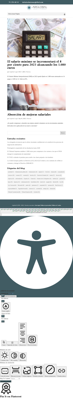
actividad (11, 172)
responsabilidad (12, 188)
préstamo (51, 185)
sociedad (39, 188)
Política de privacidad (46, 205)
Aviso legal (37, 205)
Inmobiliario (35, 182)
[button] (1, 215)
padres (28, 185)
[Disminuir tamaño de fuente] (2, 301)
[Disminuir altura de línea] (2, 321)
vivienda (37, 192)
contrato (19, 175)
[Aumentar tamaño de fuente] (2, 296)
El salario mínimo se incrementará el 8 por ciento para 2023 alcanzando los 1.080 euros (36, 65)
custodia (26, 175)
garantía (62, 178)
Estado (33, 178)
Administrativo (33, 172)
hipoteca (17, 182)
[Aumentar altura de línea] (2, 316)
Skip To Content (5, 378)
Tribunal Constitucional (14, 192)
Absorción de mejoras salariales (29, 114)
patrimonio (35, 185)
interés (42, 182)
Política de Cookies (56, 205)
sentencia (32, 188)
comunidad (61, 172)
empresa (11, 178)
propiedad (43, 185)
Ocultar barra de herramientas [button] (8, 296)
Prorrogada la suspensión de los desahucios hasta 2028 (23, 148)
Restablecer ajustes (6, 381)
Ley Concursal (12, 185)
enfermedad (18, 178)
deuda (52, 175)
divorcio (58, 175)
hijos (10, 182)
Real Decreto (59, 185)
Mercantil (21, 185)
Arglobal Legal (13, 72)
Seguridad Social (22, 188)
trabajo (45, 188)
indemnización (25, 182)
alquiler (41, 172)
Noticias (28, 72)
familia (55, 178)
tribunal (52, 188)
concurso (11, 175)
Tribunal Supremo (27, 192)
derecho (33, 175)
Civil (47, 172)
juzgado (48, 182)
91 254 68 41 (14, 2)
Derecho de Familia (42, 175)
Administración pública (21, 172)
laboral (55, 182)
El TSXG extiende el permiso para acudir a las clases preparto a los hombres (30, 157)
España (26, 178)
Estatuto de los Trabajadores (44, 178)
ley (61, 182)
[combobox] (36, 210)
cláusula (53, 172)
